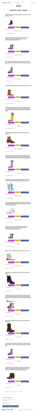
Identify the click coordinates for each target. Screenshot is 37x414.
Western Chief (10, 53)
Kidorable (9, 194)
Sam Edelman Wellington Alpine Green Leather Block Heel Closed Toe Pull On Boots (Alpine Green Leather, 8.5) (18, 344)
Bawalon (8, 312)
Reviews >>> (17, 27)
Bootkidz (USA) (24, 409)
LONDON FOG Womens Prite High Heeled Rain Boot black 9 (17, 273)
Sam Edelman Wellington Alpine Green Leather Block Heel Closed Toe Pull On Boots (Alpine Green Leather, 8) (18, 62)
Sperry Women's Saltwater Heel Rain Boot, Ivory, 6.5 (17, 250)
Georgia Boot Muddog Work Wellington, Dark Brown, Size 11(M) (17, 321)
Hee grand (9, 218)
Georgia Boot (9, 335)
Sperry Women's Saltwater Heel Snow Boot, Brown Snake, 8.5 (17, 133)
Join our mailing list (7, 397)
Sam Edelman (10, 77)
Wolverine (9, 99)
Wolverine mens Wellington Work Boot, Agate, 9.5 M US (18, 85)
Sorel (8, 29)
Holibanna (9, 383)
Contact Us (18, 3)
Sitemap (22, 1)
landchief (9, 124)
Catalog (17, 1)
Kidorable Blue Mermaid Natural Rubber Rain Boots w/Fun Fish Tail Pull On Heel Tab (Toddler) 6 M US (17, 180)
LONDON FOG (10, 287)
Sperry (8, 147)
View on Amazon (11, 27)
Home (13, 1)
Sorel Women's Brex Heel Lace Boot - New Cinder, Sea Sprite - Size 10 (18, 15)
